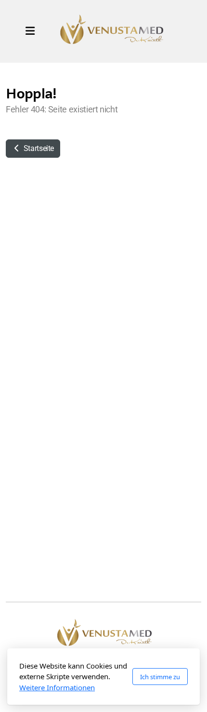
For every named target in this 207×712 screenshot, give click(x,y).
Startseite (38, 148)
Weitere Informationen (57, 687)
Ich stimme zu (160, 676)
